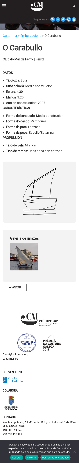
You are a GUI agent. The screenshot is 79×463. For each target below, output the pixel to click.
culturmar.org (10, 358)
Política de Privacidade (55, 457)
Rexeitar (32, 457)
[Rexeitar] (74, 451)
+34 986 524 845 (12, 430)
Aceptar (16, 457)
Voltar (16, 287)
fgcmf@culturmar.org (15, 354)
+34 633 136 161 (12, 434)
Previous (7, 256)
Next (71, 256)
